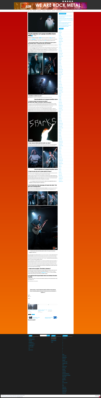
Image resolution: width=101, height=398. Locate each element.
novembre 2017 (61, 178)
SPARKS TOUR (43, 272)
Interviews (34, 10)
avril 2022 (60, 99)
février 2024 (60, 66)
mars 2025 (60, 48)
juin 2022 (60, 96)
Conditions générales (53, 340)
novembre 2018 (61, 160)
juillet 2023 (60, 77)
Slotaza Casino (64, 387)
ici (45, 40)
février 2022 (60, 102)
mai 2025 (60, 47)
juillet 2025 (60, 44)
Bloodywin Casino (64, 357)
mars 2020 (60, 136)
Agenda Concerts (58, 10)
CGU (29, 348)
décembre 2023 (61, 69)
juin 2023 (60, 78)
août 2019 (60, 147)
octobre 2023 (60, 72)
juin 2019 (60, 150)
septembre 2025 (61, 41)
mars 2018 (60, 172)
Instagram (65, 1)
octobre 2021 (60, 108)
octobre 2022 (60, 90)
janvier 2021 (60, 121)
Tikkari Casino (64, 393)
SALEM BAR (33, 39)
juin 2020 (60, 132)
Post (63, 384)
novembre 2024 (61, 53)
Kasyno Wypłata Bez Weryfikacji (66, 375)
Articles (63, 354)
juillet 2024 (60, 59)
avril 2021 (60, 117)
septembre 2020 (61, 127)
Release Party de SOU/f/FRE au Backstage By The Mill (49, 318)
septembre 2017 (61, 181)
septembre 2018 (61, 163)
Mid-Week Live (49, 10)
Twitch (72, 1)
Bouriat (35, 35)
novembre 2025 (61, 38)
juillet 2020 (60, 130)
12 (62, 342)
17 (62, 345)
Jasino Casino (64, 370)
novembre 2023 (61, 71)
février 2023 (60, 84)
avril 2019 (60, 153)
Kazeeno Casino (64, 376)
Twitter (70, 1)
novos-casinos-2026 (64, 382)
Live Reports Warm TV (31, 345)
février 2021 (60, 120)
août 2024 (60, 57)
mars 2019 (60, 154)
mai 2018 (60, 169)
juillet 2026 (60, 32)
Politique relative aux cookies (20, 396)
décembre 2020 (61, 123)
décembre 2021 (61, 105)
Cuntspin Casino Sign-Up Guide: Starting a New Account (65, 18)
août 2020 (60, 129)
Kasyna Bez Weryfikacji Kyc (65, 373)
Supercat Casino (64, 391)
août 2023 (60, 75)
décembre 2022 (61, 87)
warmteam (53, 10)
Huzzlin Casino (64, 367)
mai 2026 (60, 35)
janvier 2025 (60, 51)
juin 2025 (60, 45)
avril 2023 (60, 81)
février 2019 (60, 156)
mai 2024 (60, 62)
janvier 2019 (60, 157)
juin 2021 (60, 114)
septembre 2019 (61, 145)
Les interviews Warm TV (32, 339)
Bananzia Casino (64, 355)
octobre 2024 (60, 54)
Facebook (63, 1)
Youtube (67, 1)
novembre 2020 (61, 124)
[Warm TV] (28, 11)
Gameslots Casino (64, 366)
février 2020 (60, 138)
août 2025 (60, 42)
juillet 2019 (60, 148)
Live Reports (39, 10)
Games (63, 364)
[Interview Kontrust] (52, 306)
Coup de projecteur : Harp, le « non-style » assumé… (36, 318)
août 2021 (60, 111)
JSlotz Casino (64, 372)
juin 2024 (60, 60)
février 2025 (60, 50)
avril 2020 (60, 135)
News (31, 10)
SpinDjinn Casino (64, 388)
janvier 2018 (60, 175)
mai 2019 (60, 151)
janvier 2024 (60, 68)
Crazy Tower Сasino (64, 361)
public (63, 385)
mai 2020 (60, 133)
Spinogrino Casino (64, 390)
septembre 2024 (61, 56)
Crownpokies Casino (64, 363)
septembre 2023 (61, 74)
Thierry (51, 37)
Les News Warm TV (31, 342)
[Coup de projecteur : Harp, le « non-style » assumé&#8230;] (32, 306)
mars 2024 (60, 65)
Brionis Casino (64, 358)
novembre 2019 (61, 142)
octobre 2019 (60, 144)
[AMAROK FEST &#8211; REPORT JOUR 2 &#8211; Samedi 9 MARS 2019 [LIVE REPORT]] (42, 306)
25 (62, 348)
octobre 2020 (60, 126)
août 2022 (60, 93)
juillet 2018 (60, 166)
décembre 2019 (61, 141)
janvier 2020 (60, 139)
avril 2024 (60, 63)
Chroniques (44, 10)
